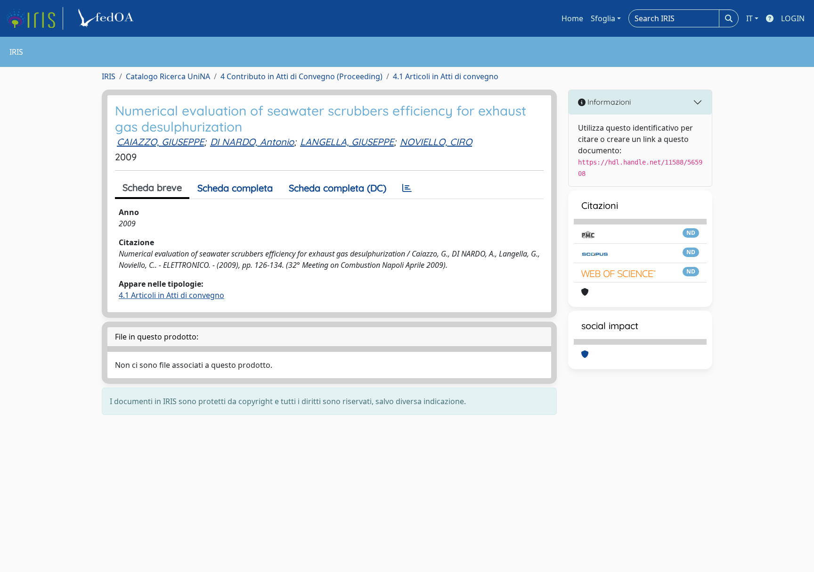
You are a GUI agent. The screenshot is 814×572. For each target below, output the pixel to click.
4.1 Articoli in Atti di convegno (445, 76)
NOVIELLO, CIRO (436, 142)
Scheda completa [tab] (235, 188)
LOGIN (793, 18)
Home (572, 18)
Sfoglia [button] (603, 18)
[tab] (407, 188)
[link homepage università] (107, 18)
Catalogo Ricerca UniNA (168, 76)
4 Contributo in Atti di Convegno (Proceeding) (301, 76)
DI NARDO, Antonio (252, 142)
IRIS (108, 76)
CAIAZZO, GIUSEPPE (160, 142)
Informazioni (608, 102)
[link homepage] (34, 18)
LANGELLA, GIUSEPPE (347, 142)
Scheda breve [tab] (152, 187)
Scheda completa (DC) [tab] (337, 188)
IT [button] (749, 18)
